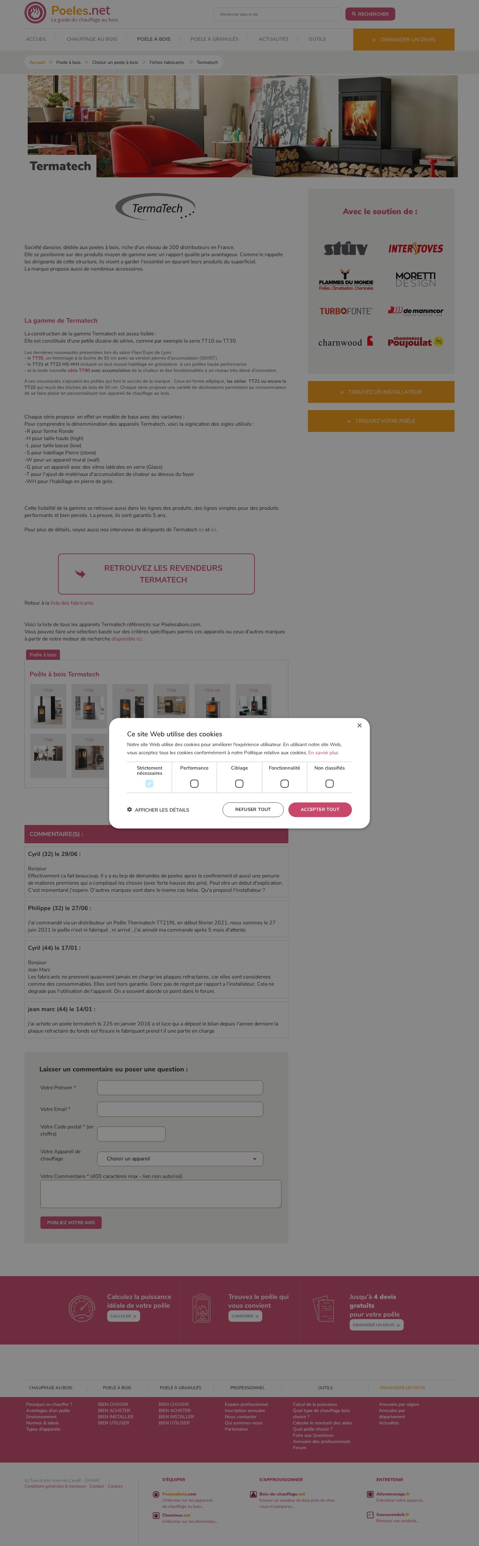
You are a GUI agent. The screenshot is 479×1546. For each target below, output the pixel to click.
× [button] (359, 725)
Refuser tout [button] (253, 809)
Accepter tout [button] (320, 809)
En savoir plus (323, 752)
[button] (158, 809)
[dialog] (239, 773)
